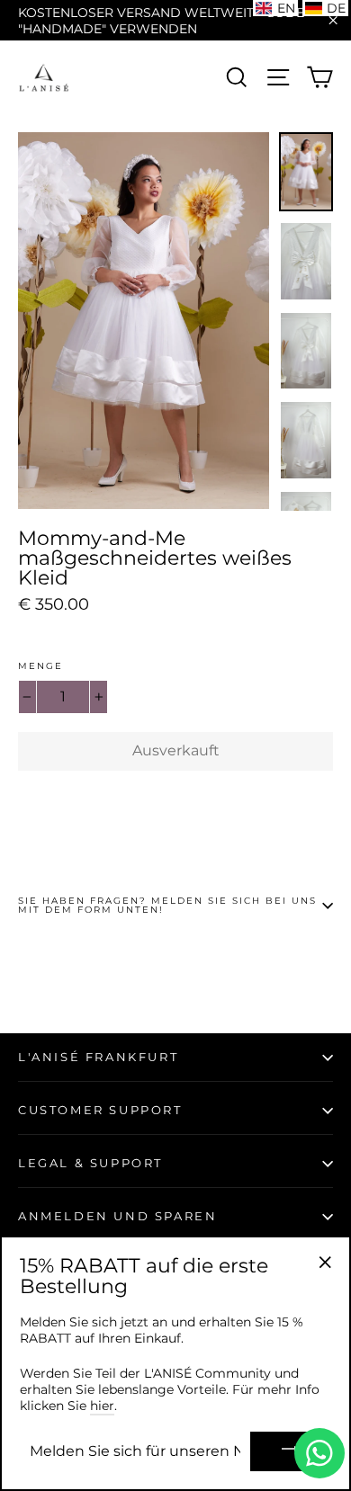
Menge (40, 666)
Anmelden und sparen (117, 1216)
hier (102, 1405)
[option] (143, 320)
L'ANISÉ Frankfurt (98, 1056)
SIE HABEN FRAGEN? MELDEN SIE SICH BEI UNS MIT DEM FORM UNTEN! (167, 905)
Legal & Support (90, 1163)
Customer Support (100, 1110)
